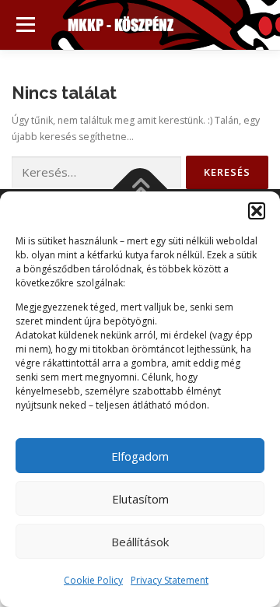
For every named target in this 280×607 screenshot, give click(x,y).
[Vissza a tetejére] (140, 189)
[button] (256, 211)
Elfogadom (140, 456)
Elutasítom (140, 499)
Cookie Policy (93, 580)
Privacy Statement (169, 580)
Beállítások (140, 541)
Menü (24, 24)
